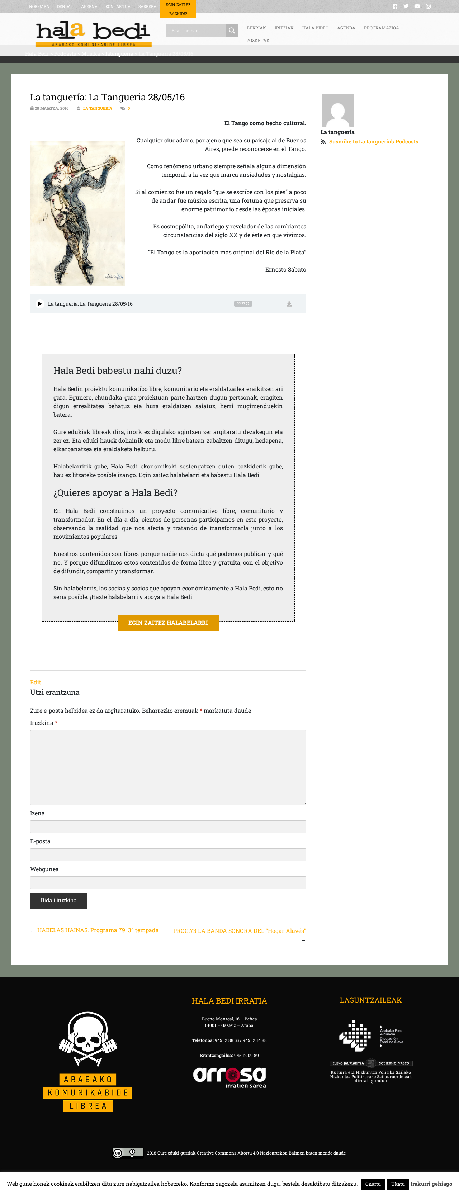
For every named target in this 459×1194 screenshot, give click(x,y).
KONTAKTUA (118, 6)
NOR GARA (39, 6)
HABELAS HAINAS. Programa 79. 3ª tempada (98, 930)
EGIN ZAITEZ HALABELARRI (168, 622)
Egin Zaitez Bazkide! (178, 9)
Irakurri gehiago (431, 1183)
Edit (35, 682)
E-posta (40, 841)
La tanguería (97, 108)
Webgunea (44, 869)
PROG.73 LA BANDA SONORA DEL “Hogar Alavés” (239, 930)
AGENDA (346, 27)
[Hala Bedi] (93, 34)
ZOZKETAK (258, 40)
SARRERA (147, 6)
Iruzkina (43, 722)
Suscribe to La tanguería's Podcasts (373, 141)
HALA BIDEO (315, 27)
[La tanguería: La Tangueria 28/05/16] (40, 303)
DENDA (64, 6)
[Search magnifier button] (232, 30)
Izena (37, 813)
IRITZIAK (284, 27)
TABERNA (88, 6)
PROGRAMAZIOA (381, 27)
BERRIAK (256, 27)
